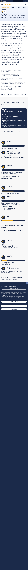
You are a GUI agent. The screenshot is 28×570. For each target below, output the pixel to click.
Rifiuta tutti (14, 306)
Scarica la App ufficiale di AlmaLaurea (6, 1)
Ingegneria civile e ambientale (10, 116)
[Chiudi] (27, 283)
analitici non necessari (8, 295)
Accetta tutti (14, 309)
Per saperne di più (18, 293)
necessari (5, 291)
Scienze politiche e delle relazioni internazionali (11, 125)
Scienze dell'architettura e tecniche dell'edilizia (12, 112)
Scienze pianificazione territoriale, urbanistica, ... (12, 120)
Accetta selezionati (14, 301)
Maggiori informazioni (14, 288)
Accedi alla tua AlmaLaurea (19, 1)
